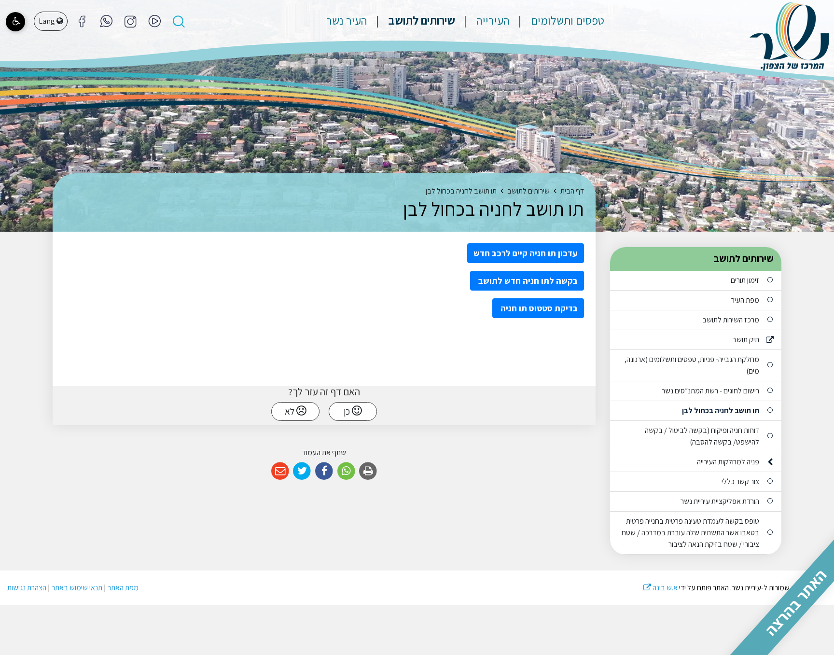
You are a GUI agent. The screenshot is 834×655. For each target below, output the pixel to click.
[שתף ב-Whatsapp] (346, 471)
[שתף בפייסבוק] (324, 471)
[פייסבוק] (130, 21)
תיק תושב (745, 339)
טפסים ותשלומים (566, 20)
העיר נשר (346, 20)
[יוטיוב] (154, 21)
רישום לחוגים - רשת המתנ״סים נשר (710, 391)
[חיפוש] (178, 21)
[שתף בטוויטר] (302, 471)
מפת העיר (745, 300)
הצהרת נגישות (26, 588)
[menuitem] (557, 20)
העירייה (492, 20)
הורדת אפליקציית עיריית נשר (720, 501)
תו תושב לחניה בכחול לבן (720, 410)
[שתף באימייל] (280, 471)
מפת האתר (123, 588)
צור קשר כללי (740, 481)
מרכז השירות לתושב (730, 320)
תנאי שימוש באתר (77, 588)
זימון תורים (745, 280)
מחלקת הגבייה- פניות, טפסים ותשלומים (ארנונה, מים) (692, 365)
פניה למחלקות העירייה (728, 462)
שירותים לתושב (420, 20)
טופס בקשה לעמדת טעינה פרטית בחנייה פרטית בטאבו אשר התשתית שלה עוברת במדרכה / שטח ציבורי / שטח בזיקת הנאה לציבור (690, 532)
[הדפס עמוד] (368, 471)
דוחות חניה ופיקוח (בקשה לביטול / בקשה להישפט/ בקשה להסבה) (702, 436)
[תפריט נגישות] (15, 21)
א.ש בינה (660, 588)
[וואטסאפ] (106, 21)
